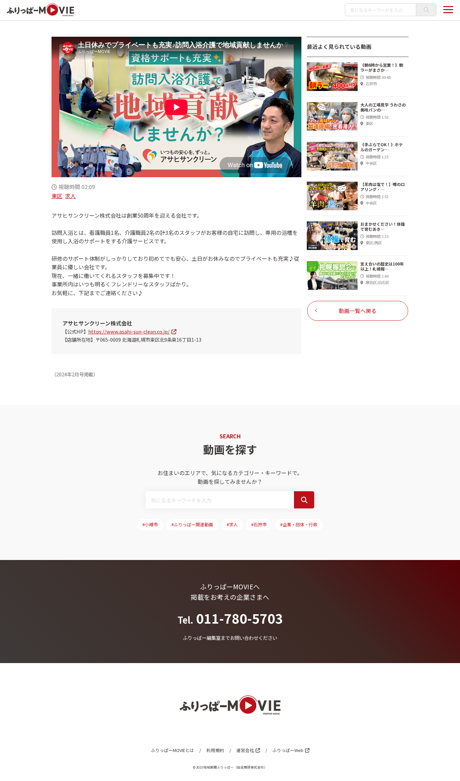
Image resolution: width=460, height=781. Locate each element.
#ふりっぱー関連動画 (192, 524)
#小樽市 (150, 524)
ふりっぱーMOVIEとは (172, 750)
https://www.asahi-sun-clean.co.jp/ (129, 331)
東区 (57, 196)
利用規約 (215, 750)
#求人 (232, 524)
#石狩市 (259, 524)
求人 (70, 196)
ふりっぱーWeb (287, 750)
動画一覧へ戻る (357, 311)
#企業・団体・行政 (299, 524)
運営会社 (245, 750)
